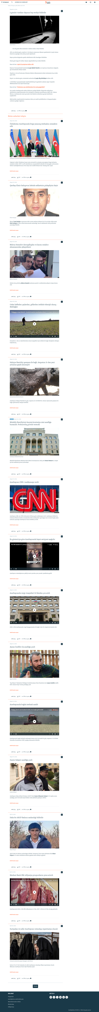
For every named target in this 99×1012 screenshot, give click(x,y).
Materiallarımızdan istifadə (14, 1001)
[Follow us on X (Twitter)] (57, 997)
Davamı (35, 986)
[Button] (14, 111)
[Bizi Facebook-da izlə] (95, 2)
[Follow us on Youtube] (60, 997)
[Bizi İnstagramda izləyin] (90, 2)
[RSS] (63, 997)
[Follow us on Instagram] (54, 997)
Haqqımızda (11, 996)
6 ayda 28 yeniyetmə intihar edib (25, 64)
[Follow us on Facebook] (51, 997)
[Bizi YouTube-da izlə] (86, 2)
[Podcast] (66, 997)
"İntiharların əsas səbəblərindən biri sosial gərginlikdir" (31, 87)
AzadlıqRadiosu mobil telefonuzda (16, 999)
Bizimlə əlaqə (11, 1004)
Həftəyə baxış (11, 1006)
